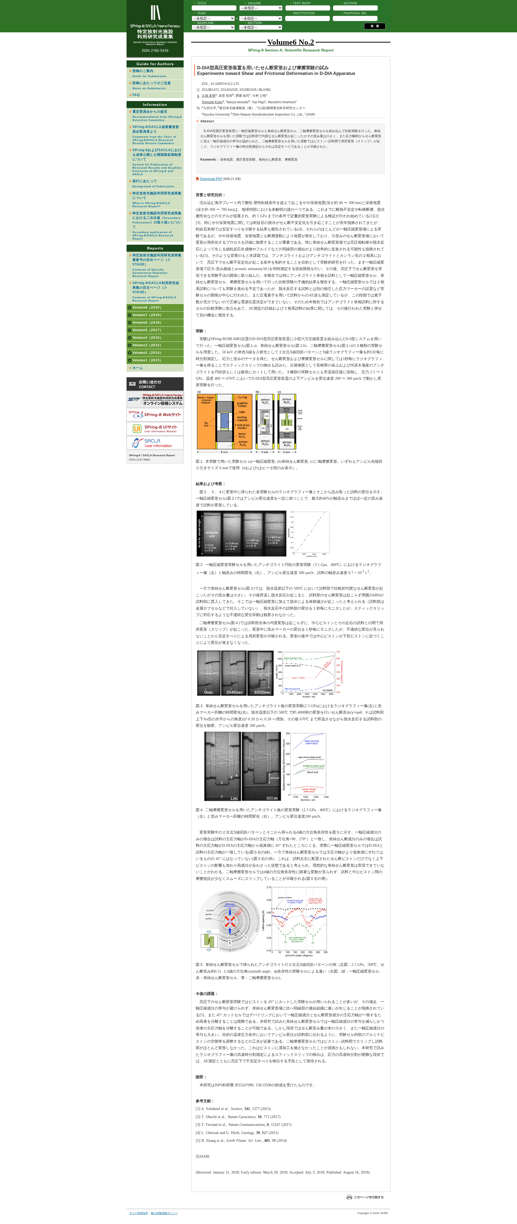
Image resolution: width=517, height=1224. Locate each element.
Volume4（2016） (147, 338)
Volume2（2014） (147, 353)
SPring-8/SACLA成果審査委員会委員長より (155, 135)
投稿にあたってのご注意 (151, 85)
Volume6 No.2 (290, 42)
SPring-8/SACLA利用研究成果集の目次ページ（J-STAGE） (155, 291)
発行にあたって (153, 183)
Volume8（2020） (147, 307)
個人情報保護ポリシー (164, 1213)
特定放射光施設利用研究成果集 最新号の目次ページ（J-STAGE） (158, 265)
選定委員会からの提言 (157, 116)
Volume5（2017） (147, 330)
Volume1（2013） (147, 360)
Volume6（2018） (147, 322)
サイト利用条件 (138, 1213)
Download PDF (211, 179)
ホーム (137, 368)
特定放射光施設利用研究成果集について (156, 199)
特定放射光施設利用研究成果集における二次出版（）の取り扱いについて (157, 225)
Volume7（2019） (147, 315)
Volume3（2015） (147, 345)
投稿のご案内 (149, 73)
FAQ (136, 95)
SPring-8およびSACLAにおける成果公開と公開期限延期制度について (157, 162)
